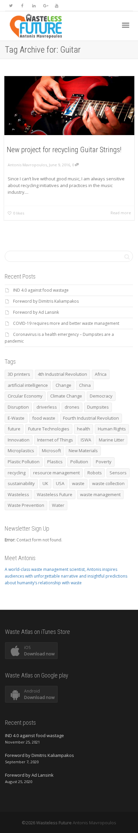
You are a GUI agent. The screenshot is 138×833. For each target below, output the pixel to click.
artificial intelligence (28, 385)
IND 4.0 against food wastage (41, 290)
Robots (94, 473)
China (85, 385)
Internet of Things (55, 440)
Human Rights (112, 429)
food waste (43, 418)
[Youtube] (56, 5)
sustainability (21, 483)
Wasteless (18, 494)
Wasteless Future (54, 494)
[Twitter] (10, 5)
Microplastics (21, 451)
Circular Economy (25, 396)
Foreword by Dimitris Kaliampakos (46, 301)
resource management (56, 473)
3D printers (19, 374)
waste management (100, 494)
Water (58, 505)
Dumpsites (98, 407)
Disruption (18, 407)
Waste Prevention (26, 505)
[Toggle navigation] (125, 25)
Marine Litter (111, 440)
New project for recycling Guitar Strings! (64, 149)
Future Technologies (48, 429)
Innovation (18, 440)
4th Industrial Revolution (62, 374)
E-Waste (16, 418)
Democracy (101, 396)
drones (72, 407)
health (83, 429)
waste (78, 483)
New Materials (83, 451)
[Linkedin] (33, 5)
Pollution (79, 462)
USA (60, 483)
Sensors (118, 473)
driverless (47, 407)
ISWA (86, 440)
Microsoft (51, 451)
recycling (16, 473)
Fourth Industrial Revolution (91, 418)
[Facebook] (22, 5)
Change (63, 385)
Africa (101, 374)
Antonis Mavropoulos (94, 823)
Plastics (55, 462)
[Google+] (45, 5)
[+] (69, 105)
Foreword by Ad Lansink (36, 312)
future (14, 429)
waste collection (108, 483)
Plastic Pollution (24, 462)
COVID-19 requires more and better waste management (66, 323)
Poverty (104, 462)
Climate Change (66, 396)
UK (45, 483)
